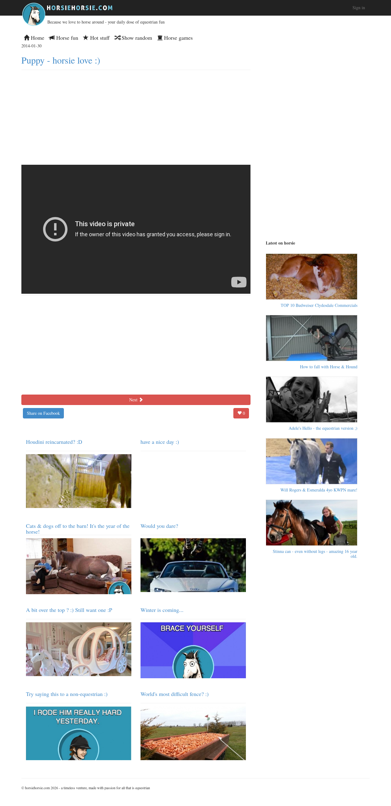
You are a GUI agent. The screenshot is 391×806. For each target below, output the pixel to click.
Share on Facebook (43, 413)
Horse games (178, 37)
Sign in (359, 7)
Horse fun (66, 37)
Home (36, 37)
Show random (136, 37)
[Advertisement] (135, 116)
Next (134, 400)
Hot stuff (99, 37)
